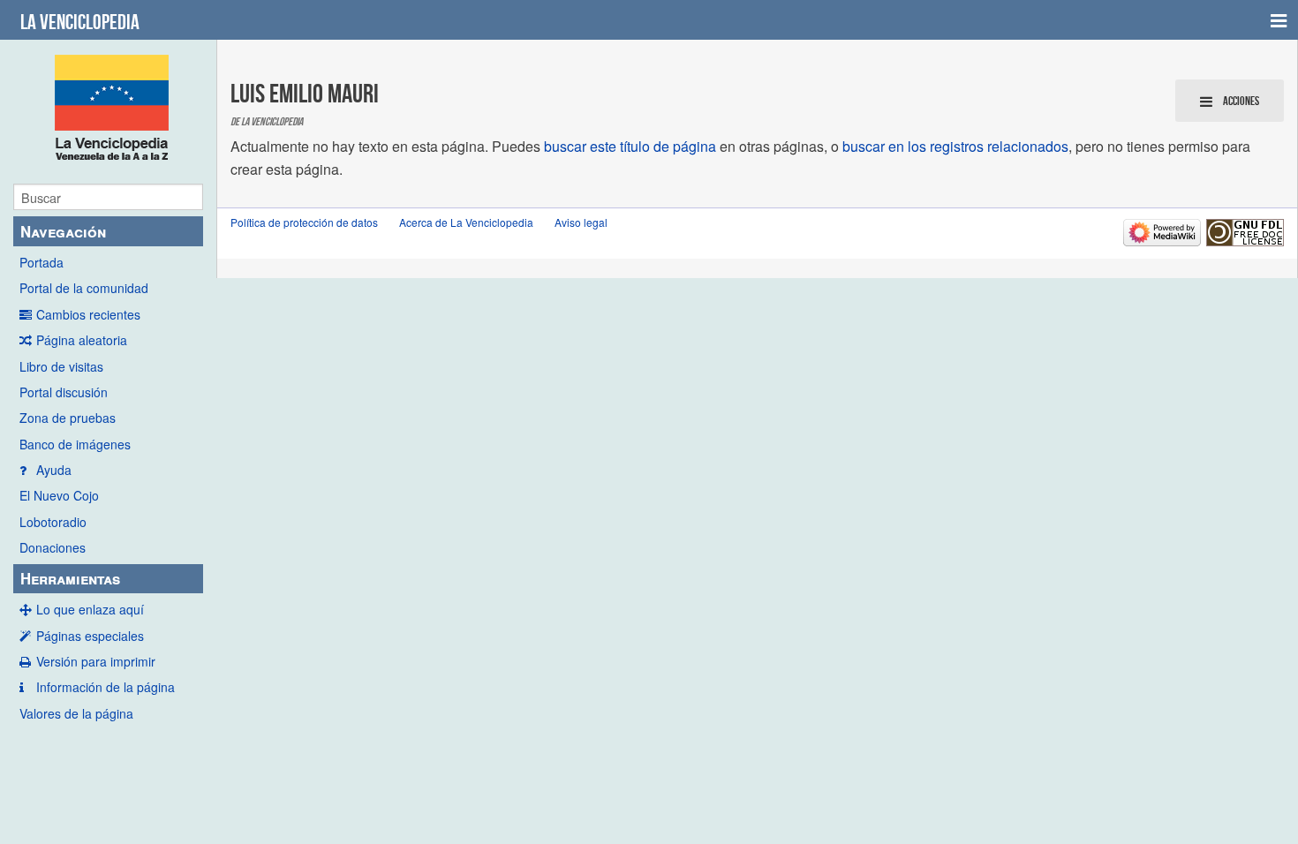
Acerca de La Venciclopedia (466, 222)
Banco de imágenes (75, 444)
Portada (41, 262)
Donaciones (52, 547)
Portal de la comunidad (83, 288)
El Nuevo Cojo (59, 495)
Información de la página (105, 687)
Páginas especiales (90, 635)
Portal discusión (63, 392)
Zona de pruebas (67, 417)
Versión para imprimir (95, 661)
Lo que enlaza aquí (90, 609)
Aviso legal (581, 222)
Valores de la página (76, 713)
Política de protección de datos (304, 222)
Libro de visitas (61, 366)
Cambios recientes (88, 314)
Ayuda (54, 470)
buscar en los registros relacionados (955, 146)
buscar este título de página (630, 146)
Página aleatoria (81, 340)
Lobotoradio (53, 522)
